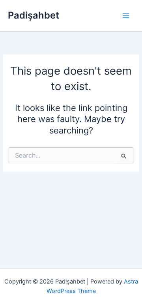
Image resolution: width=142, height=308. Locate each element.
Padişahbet (33, 15)
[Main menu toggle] (126, 16)
